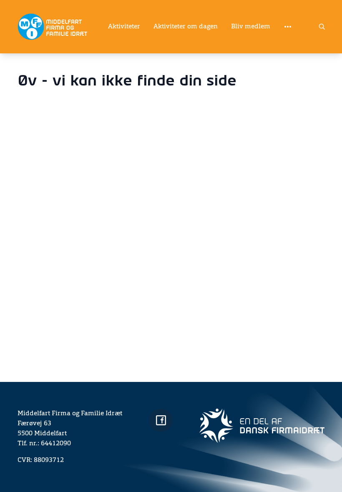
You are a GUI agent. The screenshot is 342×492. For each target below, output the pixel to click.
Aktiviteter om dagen (185, 26)
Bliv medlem (250, 26)
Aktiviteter (124, 26)
